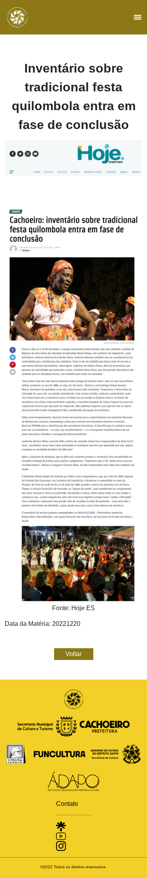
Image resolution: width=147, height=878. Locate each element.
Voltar (73, 654)
